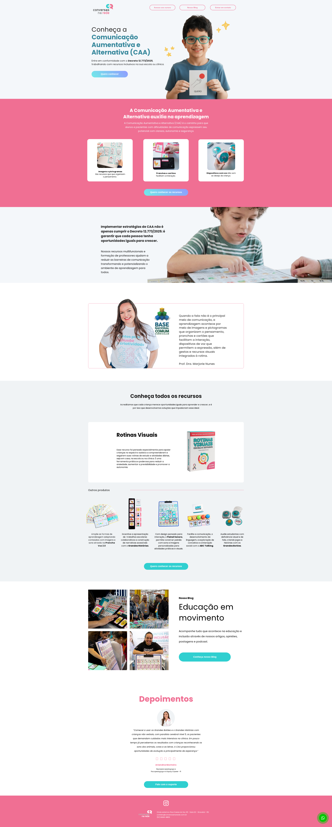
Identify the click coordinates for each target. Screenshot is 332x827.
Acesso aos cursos (162, 7)
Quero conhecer (110, 74)
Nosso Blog (192, 7)
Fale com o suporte (166, 784)
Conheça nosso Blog (204, 657)
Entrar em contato (223, 7)
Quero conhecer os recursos (166, 192)
